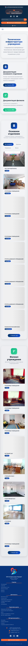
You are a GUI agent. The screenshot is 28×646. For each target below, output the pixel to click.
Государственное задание (5, 601)
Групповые (18, 144)
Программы (3, 620)
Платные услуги (4, 598)
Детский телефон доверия (6, 615)
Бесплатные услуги (4, 596)
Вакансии (2, 590)
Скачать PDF (10, 85)
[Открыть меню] (2, 29)
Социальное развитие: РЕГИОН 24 (7, 624)
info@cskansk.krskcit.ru (15, 630)
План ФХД (3, 602)
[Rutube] (17, 16)
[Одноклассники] (14, 16)
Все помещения (8, 144)
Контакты (3, 591)
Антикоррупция (4, 604)
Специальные (8, 147)
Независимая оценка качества (6, 599)
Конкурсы (3, 623)
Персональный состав (5, 587)
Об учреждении (4, 584)
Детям (2, 612)
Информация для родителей (6, 609)
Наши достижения (4, 588)
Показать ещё (14, 335)
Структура (3, 585)
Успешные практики (4, 621)
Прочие (16, 147)
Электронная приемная (15, 639)
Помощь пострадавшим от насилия (7, 613)
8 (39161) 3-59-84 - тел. (15, 632)
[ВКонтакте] (11, 16)
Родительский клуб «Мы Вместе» (7, 610)
